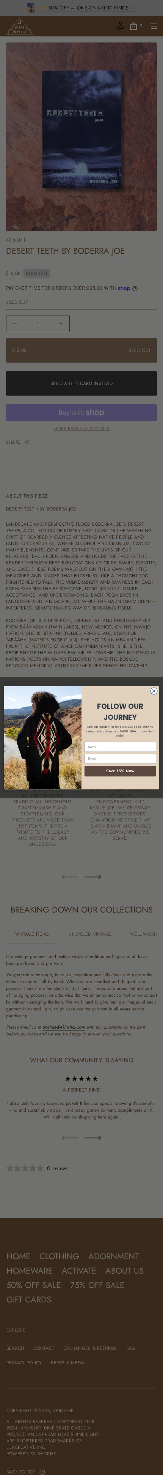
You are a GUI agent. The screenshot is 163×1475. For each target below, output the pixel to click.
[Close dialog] (153, 690)
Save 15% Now (120, 770)
